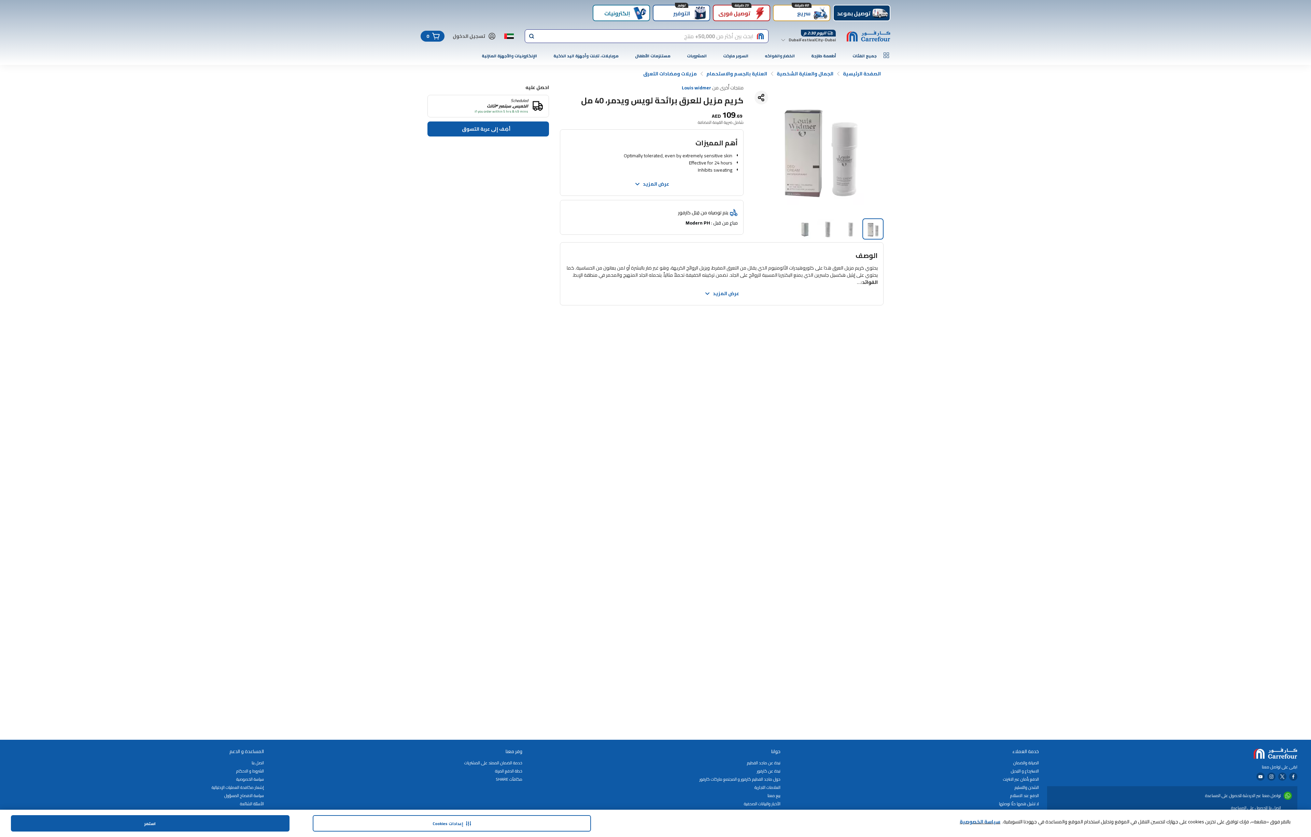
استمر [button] (150, 823)
